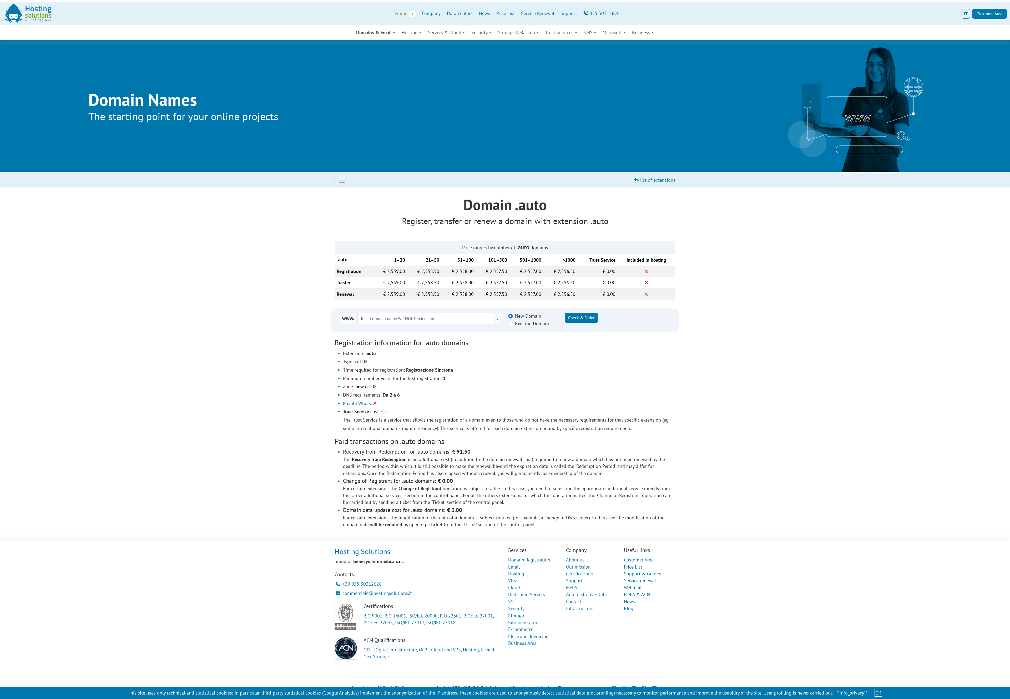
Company (431, 13)
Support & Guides (642, 574)
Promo (404, 13)
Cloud (514, 588)
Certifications (579, 574)
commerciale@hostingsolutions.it (377, 593)
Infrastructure (580, 608)
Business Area (522, 643)
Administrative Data (586, 594)
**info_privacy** (851, 693)
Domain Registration (529, 560)
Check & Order (581, 317)
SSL (512, 602)
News (484, 13)
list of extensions (657, 180)
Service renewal (640, 581)
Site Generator (522, 622)
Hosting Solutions (362, 551)
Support (568, 13)
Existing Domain (532, 324)
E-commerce (520, 629)
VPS (512, 581)
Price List (505, 13)
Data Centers (460, 13)
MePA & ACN (637, 594)
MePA (571, 588)
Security (516, 608)
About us (575, 560)
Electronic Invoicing (528, 636)
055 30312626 (604, 13)
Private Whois (357, 403)
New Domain (528, 316)
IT (966, 13)
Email (514, 567)
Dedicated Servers (526, 594)
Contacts (574, 602)
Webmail (633, 588)
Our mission (578, 567)
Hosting (516, 574)
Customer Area (989, 13)
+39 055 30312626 (362, 584)
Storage (516, 615)
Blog (628, 608)
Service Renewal (537, 13)
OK (878, 693)
